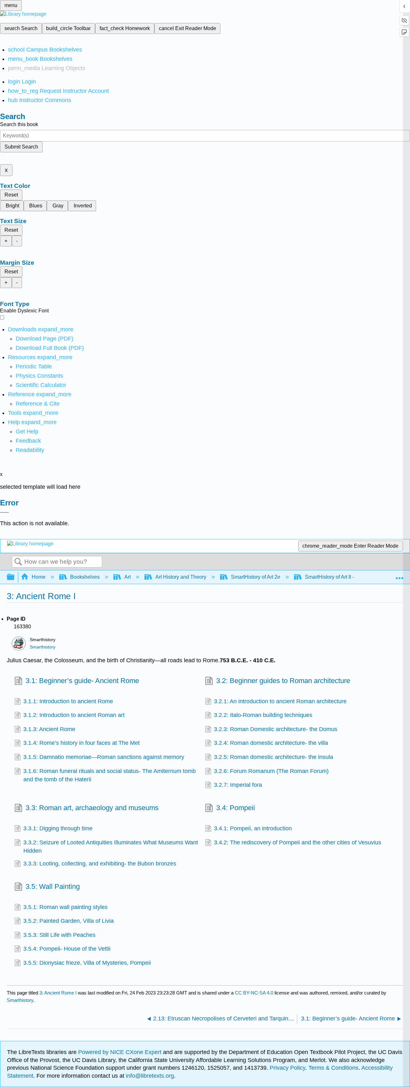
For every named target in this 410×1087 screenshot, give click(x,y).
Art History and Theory (181, 577)
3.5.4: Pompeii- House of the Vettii (67, 949)
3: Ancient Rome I (58, 992)
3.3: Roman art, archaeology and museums (92, 808)
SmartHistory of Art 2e (256, 577)
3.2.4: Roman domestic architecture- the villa (271, 743)
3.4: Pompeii (235, 808)
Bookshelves (85, 577)
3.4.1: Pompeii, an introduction (253, 828)
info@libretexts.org (149, 1076)
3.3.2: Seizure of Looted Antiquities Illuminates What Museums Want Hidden (110, 846)
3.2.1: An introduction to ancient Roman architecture (280, 701)
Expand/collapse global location (399, 575)
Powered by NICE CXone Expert (120, 1052)
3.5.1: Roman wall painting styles (65, 907)
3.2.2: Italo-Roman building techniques (263, 715)
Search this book (19, 124)
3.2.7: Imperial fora (238, 785)
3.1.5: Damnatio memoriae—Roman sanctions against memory (103, 757)
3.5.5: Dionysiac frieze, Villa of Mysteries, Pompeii (87, 963)
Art (127, 577)
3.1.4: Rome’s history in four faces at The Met (81, 743)
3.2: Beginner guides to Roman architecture (283, 681)
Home (38, 577)
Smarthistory (42, 647)
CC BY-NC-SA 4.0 (254, 992)
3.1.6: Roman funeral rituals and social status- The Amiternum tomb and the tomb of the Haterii (109, 775)
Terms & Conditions (333, 1068)
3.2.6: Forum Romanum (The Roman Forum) (271, 771)
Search (18, 562)
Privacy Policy (287, 1068)
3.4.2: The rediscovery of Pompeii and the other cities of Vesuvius (297, 842)
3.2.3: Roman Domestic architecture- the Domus (275, 729)
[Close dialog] (4, 512)
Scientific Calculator (41, 385)
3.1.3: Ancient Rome (49, 729)
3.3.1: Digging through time (58, 828)
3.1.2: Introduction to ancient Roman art (74, 715)
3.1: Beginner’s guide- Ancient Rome (82, 681)
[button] (28, 441)
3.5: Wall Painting (53, 886)
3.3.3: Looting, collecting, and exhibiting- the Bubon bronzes (99, 863)
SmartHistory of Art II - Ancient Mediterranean (356, 577)
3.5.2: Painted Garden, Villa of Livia (68, 921)
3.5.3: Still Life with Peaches (59, 935)
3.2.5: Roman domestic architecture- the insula (273, 757)
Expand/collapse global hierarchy (14, 577)
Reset (11, 194)
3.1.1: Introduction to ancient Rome (68, 701)
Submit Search (21, 146)
